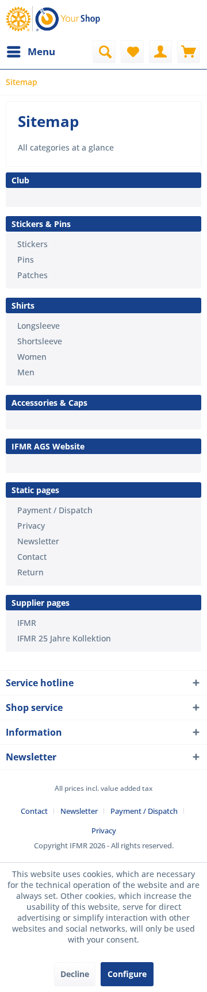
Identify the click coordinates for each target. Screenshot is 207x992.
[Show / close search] (104, 51)
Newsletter (38, 541)
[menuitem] (30, 51)
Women (32, 356)
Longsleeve (38, 325)
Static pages (35, 490)
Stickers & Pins (41, 223)
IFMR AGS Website (48, 446)
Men (25, 372)
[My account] (160, 51)
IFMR (26, 622)
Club (20, 180)
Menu (41, 51)
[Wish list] (132, 51)
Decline (74, 973)
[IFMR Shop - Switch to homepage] (54, 20)
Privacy (31, 525)
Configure (127, 973)
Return (30, 572)
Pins (25, 259)
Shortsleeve (39, 341)
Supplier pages (41, 602)
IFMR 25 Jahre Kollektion (64, 638)
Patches (32, 275)
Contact (32, 556)
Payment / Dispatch (55, 510)
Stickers (32, 244)
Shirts (23, 305)
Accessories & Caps (49, 402)
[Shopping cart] (188, 51)
